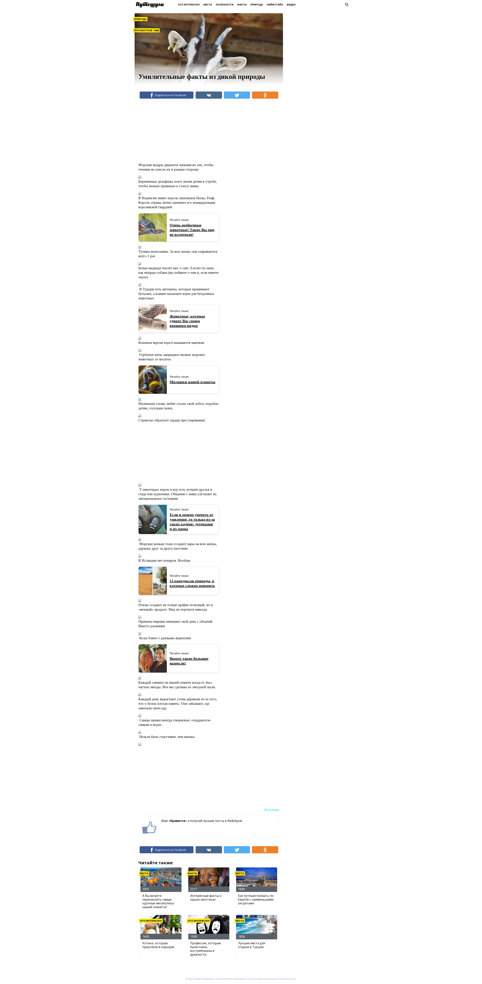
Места (208, 4)
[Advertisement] (206, 131)
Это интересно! (189, 4)
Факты (242, 4)
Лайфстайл (275, 4)
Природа (256, 4)
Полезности (224, 4)
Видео (291, 4)
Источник (271, 810)
